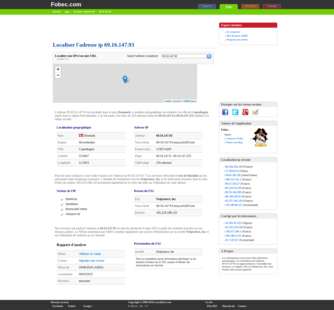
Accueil (56, 11)
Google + (88, 306)
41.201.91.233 (233, 222)
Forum (272, 6)
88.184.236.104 (234, 166)
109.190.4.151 (233, 235)
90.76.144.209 (233, 192)
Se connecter (233, 32)
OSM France (190, 101)
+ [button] (58, 69)
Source (207, 6)
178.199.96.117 (233, 204)
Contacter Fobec (235, 138)
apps (67, 11)
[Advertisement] (123, 28)
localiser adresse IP (84, 11)
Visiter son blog (234, 142)
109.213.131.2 (233, 179)
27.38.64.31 (232, 170)
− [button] (58, 75)
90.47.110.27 (232, 183)
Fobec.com (66, 4)
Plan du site (228, 306)
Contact (242, 306)
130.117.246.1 (233, 231)
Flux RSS (212, 306)
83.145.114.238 (233, 227)
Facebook (57, 306)
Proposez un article (237, 39)
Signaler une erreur (92, 260)
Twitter (72, 306)
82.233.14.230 (233, 187)
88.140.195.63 (233, 196)
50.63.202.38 (232, 175)
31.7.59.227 (232, 239)
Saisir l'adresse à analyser (142, 55)
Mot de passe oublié (237, 35)
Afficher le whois (90, 253)
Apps (228, 6)
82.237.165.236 (234, 200)
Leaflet (167, 101)
